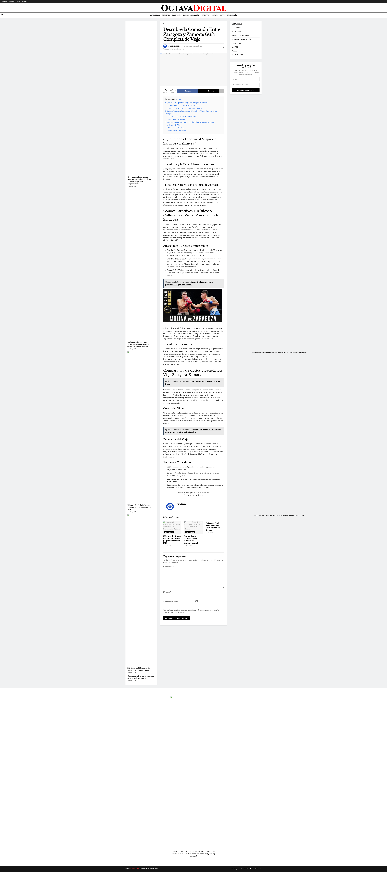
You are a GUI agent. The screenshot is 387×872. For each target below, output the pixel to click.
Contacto (24, 1)
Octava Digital (134, 868)
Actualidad (155, 15)
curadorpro (182, 504)
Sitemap (4, 1)
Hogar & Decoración (191, 15)
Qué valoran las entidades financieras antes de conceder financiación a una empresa (138, 344)
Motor (214, 15)
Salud (222, 15)
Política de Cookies (14, 1)
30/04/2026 (167, 545)
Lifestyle (205, 15)
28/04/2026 (210, 532)
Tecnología (232, 15)
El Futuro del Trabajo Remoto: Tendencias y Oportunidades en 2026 (139, 507)
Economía (176, 15)
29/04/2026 (188, 545)
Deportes (166, 15)
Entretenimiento (240, 36)
